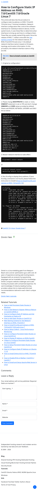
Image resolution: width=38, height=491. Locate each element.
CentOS (3, 472)
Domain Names (30, 463)
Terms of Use (5, 485)
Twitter (17, 482)
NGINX (24, 472)
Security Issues (6, 466)
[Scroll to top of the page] (35, 487)
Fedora (14, 472)
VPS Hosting (16, 460)
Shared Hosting (6, 460)
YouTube (11, 482)
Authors (23, 482)
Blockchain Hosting (18, 463)
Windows (4, 475)
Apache (29, 472)
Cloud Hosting (6, 463)
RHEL (19, 472)
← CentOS (4, 2)
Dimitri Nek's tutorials (8, 296)
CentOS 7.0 (6, 228)
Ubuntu (9, 472)
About (28, 482)
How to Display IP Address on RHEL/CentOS (19, 338)
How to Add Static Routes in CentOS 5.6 (17, 318)
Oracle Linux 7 (20, 228)
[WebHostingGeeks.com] (5, 440)
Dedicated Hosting (27, 460)
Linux (13, 228)
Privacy (13, 485)
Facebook (4, 482)
